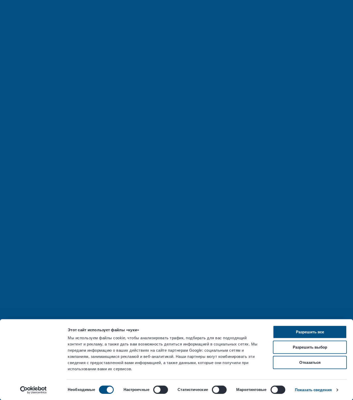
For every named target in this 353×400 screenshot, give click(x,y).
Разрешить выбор (310, 347)
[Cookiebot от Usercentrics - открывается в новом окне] (33, 390)
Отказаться (310, 362)
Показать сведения (313, 390)
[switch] (160, 390)
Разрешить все (310, 332)
